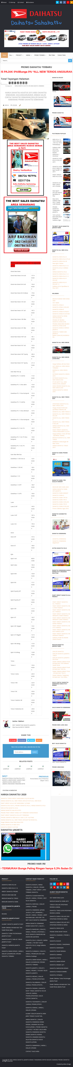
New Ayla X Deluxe (58, 263)
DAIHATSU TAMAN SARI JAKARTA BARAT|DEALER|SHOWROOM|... (61, 334)
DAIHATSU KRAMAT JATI (57, 965)
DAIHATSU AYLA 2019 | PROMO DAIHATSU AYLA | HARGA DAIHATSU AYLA (23, 805)
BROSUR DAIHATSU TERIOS (10, 898)
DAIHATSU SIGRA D (58, 495)
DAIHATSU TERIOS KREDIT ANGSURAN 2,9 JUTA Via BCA (17, 798)
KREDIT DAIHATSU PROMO (10, 891)
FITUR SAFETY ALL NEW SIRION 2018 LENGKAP (60, 383)
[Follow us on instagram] (60, 2)
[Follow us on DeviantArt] (51, 887)
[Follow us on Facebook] (64, 2)
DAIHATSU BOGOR (55, 941)
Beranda (4, 914)
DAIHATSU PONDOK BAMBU (58, 971)
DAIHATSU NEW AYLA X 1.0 (60, 266)
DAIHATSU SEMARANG (59, 539)
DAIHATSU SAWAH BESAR (57, 961)
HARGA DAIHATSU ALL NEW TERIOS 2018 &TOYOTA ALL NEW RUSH (21, 801)
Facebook (22, 740)
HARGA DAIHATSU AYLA (60, 272)
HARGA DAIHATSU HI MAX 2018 (10, 824)
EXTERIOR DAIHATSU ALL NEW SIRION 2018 (60, 379)
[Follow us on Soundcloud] (67, 887)
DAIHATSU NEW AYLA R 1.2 (61, 276)
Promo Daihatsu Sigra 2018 (60, 508)
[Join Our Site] (71, 2)
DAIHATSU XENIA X (58, 305)
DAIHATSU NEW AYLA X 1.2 (60, 274)
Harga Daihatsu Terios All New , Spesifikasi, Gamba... (61, 434)
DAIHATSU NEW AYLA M (60, 261)
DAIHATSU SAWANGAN (56, 948)
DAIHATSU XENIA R (58, 309)
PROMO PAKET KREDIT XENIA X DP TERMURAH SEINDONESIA (19, 813)
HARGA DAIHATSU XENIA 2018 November (60, 317)
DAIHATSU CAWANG (56, 954)
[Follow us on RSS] (61, 884)
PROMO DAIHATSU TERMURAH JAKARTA (56, 209)
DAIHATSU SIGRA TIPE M (60, 497)
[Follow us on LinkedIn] (64, 887)
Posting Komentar (10, 790)
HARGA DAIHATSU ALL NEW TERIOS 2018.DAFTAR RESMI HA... (19, 820)
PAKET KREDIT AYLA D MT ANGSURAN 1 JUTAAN (15, 803)
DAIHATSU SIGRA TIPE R (60, 504)
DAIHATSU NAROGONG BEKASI (59, 968)
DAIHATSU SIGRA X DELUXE (61, 502)
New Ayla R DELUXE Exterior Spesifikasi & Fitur (57, 193)
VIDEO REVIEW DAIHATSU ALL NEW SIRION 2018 (61, 387)
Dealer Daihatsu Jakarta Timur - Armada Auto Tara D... (61, 672)
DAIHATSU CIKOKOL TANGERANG (60, 944)
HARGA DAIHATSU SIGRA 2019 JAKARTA (60, 490)
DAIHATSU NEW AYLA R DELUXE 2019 (57, 160)
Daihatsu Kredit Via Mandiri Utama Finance (60, 638)
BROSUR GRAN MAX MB (9, 895)
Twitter (31, 740)
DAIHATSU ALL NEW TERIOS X (61, 412)
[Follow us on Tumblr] (61, 887)
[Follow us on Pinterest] (54, 887)
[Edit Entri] (19, 105)
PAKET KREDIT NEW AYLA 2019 (57, 175)
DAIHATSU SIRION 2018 (57, 928)
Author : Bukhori (18, 721)
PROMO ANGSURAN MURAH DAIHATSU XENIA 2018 (61, 325)
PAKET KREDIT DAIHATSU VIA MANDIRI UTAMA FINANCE (61, 615)
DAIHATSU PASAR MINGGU (58, 951)
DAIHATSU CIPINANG (56, 975)
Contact (21, 2)
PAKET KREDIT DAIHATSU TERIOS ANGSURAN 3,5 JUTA (61, 430)
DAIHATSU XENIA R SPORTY (61, 311)
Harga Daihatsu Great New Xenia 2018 (12, 822)
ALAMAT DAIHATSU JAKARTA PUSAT (12, 924)
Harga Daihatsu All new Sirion (61, 364)
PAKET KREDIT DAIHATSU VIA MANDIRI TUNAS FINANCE (61, 618)
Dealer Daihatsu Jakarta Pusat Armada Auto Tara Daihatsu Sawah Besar (61, 663)
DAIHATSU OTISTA (55, 958)
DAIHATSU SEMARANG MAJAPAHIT (59, 542)
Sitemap (12, 2)
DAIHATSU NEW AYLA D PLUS (61, 259)
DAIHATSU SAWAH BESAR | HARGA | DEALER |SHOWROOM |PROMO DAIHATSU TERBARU (13, 953)
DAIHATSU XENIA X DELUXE (61, 307)
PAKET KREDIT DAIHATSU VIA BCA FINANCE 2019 (61, 630)
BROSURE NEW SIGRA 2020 (61, 487)
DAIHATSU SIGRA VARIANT (60, 493)
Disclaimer (30, 2)
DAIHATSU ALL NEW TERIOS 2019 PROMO (57, 184)
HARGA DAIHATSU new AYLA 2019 (11, 810)
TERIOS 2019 (60, 898)
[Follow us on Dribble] (67, 884)
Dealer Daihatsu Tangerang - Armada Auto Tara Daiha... (61, 676)
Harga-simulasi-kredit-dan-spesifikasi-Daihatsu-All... (60, 408)
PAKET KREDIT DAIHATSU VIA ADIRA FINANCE (61, 622)
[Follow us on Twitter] (57, 2)
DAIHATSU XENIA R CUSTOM (9, 827)
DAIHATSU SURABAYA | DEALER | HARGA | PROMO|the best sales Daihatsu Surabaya (36, 953)
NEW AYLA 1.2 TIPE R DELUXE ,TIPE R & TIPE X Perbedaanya (57, 142)
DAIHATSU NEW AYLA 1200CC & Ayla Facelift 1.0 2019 (57, 169)
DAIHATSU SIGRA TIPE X (60, 500)
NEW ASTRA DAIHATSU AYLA (9, 808)
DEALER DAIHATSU (58, 651)
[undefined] (8, 766)
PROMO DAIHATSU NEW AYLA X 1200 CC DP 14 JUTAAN (17, 817)
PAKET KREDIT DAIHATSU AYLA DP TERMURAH (15, 815)
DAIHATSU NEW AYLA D (60, 257)
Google (13, 740)
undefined (6, 769)
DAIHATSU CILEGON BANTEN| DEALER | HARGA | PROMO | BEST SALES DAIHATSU (36, 898)
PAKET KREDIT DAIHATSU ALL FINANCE (60, 603)
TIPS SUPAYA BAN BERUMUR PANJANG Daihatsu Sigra (57, 217)
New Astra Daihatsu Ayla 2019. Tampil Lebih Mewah (56, 201)
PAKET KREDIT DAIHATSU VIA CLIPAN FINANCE (61, 607)
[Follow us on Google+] (68, 2)
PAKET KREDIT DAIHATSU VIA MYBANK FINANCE (61, 634)
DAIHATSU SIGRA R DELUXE (61, 506)
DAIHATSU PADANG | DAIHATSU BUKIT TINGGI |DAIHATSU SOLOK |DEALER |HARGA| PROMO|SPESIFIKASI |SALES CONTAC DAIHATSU (36, 993)
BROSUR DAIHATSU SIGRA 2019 (59, 901)
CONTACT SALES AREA (32, 1051)
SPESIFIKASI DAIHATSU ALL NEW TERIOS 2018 (61, 404)
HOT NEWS (56, 303)
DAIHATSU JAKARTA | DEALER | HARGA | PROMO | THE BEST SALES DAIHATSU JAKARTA (36, 970)
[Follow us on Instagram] (57, 887)
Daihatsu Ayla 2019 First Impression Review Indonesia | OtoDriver (56, 152)
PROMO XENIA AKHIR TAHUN (58, 931)
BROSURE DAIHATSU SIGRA (10, 902)
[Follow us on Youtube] (64, 884)
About (4, 2)
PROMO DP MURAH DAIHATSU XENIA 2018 (59, 321)
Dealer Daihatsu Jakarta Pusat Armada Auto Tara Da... (61, 668)
